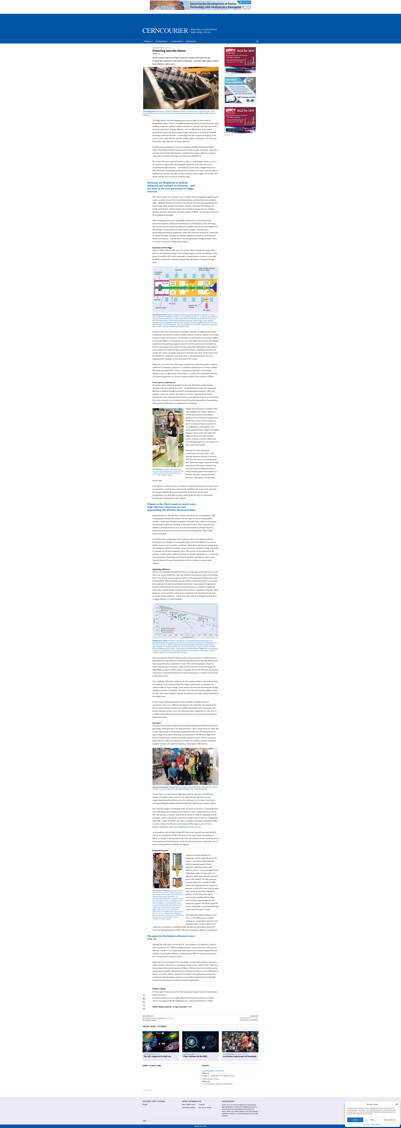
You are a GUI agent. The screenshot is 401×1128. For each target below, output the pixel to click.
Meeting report (241, 1054)
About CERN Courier (188, 1104)
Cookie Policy (366, 1124)
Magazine (191, 41)
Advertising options (188, 1107)
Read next (254, 1016)
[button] (397, 1104)
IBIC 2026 (205, 1073)
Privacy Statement (376, 1124)
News (158, 1054)
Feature (168, 47)
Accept (355, 1120)
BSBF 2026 (206, 1081)
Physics (147, 41)
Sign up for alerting (205, 1107)
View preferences (389, 1120)
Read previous (148, 1016)
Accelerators (158, 47)
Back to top (200, 1126)
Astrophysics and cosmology (154, 1018)
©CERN (145, 1104)
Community (176, 41)
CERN (144, 1121)
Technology (161, 41)
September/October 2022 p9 (189, 827)
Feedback (202, 1104)
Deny (372, 1120)
